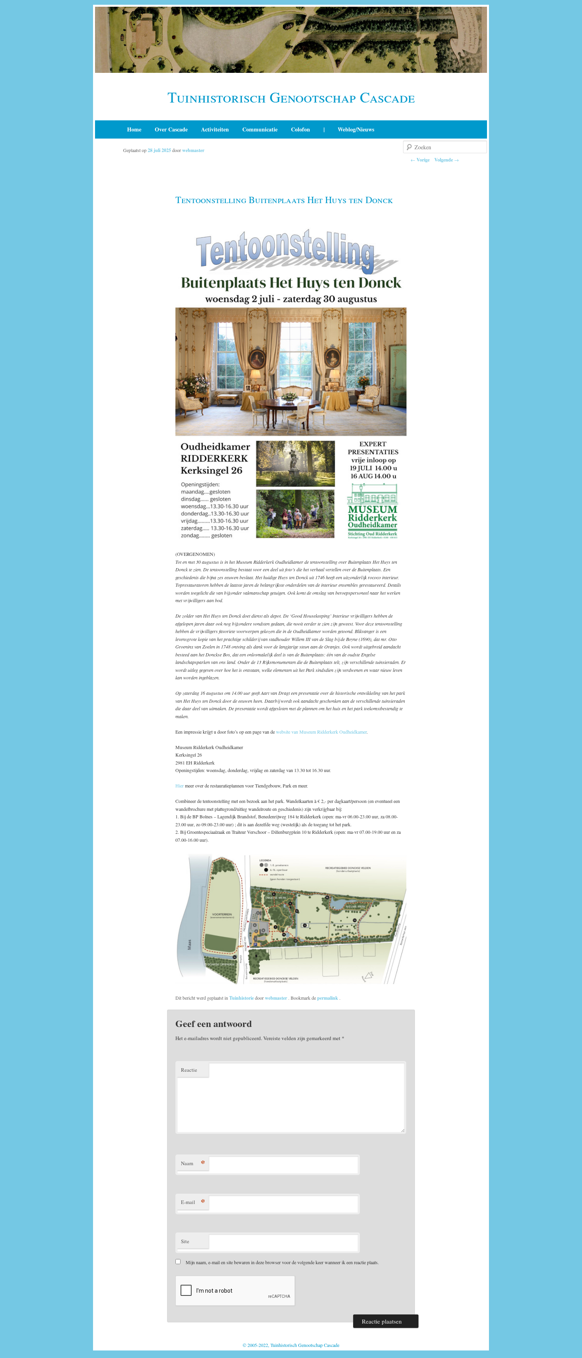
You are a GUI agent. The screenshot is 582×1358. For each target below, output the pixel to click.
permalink (328, 998)
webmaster (193, 150)
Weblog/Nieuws (356, 129)
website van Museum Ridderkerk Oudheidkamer (321, 731)
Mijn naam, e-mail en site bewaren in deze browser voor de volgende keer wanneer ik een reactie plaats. (282, 1262)
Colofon (300, 129)
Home (134, 129)
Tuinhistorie (241, 998)
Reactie (189, 1069)
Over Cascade (171, 129)
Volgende (446, 159)
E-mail (193, 1201)
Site (185, 1241)
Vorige (420, 159)
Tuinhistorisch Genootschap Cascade (291, 97)
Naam (193, 1163)
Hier (179, 785)
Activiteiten (215, 129)
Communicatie (260, 129)
